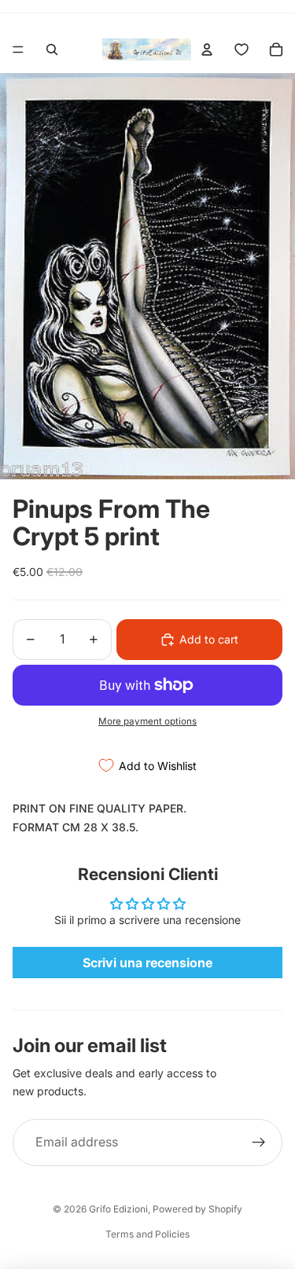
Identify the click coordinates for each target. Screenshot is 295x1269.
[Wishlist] (241, 49)
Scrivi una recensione (147, 962)
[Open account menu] (207, 49)
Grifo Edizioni (118, 1209)
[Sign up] (258, 1142)
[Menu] (18, 49)
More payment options (147, 721)
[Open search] (52, 49)
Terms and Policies (147, 1234)
